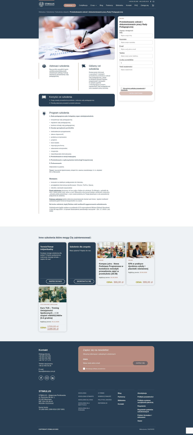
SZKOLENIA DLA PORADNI (83, 409)
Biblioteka (119, 5)
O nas (92, 5)
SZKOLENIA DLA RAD (85, 400)
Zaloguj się (145, 5)
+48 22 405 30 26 (144, 1)
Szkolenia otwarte (62, 12)
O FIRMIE (101, 393)
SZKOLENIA (82, 393)
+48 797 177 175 (45, 360)
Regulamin (142, 406)
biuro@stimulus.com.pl (47, 371)
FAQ (136, 5)
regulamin (124, 90)
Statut (140, 421)
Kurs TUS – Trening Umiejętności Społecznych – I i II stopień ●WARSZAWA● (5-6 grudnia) (51, 313)
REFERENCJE (102, 403)
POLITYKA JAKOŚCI (105, 400)
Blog (101, 5)
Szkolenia (68, 5)
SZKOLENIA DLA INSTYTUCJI (83, 404)
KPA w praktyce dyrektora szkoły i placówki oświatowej (138, 266)
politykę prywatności (137, 88)
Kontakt (128, 5)
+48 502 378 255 (45, 356)
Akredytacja (142, 393)
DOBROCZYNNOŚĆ (104, 396)
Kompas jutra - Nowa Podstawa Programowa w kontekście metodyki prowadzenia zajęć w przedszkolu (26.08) (111, 269)
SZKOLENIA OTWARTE (86, 396)
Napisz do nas (55, 281)
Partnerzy (109, 5)
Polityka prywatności (145, 397)
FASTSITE (151, 429)
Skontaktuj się (84, 281)
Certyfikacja (83, 5)
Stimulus (42, 12)
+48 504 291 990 (133, 1)
